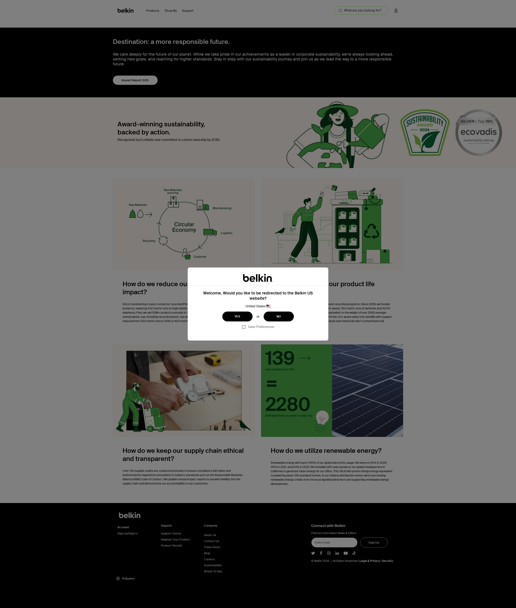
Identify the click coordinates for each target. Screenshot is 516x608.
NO (279, 316)
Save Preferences (261, 327)
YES (237, 316)
